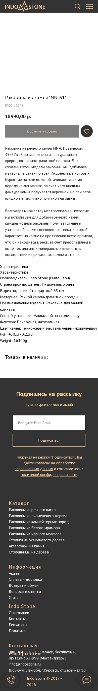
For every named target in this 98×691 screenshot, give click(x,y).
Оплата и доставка (25, 579)
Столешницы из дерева (29, 551)
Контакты (17, 618)
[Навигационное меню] (89, 6)
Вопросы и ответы (25, 591)
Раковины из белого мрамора (34, 527)
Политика (17, 630)
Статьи (15, 597)
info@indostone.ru (25, 664)
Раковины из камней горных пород (39, 521)
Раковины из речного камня (32, 509)
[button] (77, 6)
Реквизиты (18, 624)
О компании (19, 612)
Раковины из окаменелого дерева (38, 515)
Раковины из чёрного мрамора (35, 533)
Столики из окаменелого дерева (37, 539)
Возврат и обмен (23, 585)
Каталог (19, 503)
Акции (14, 573)
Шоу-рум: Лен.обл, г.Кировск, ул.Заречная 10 (47, 670)
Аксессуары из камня (26, 545)
